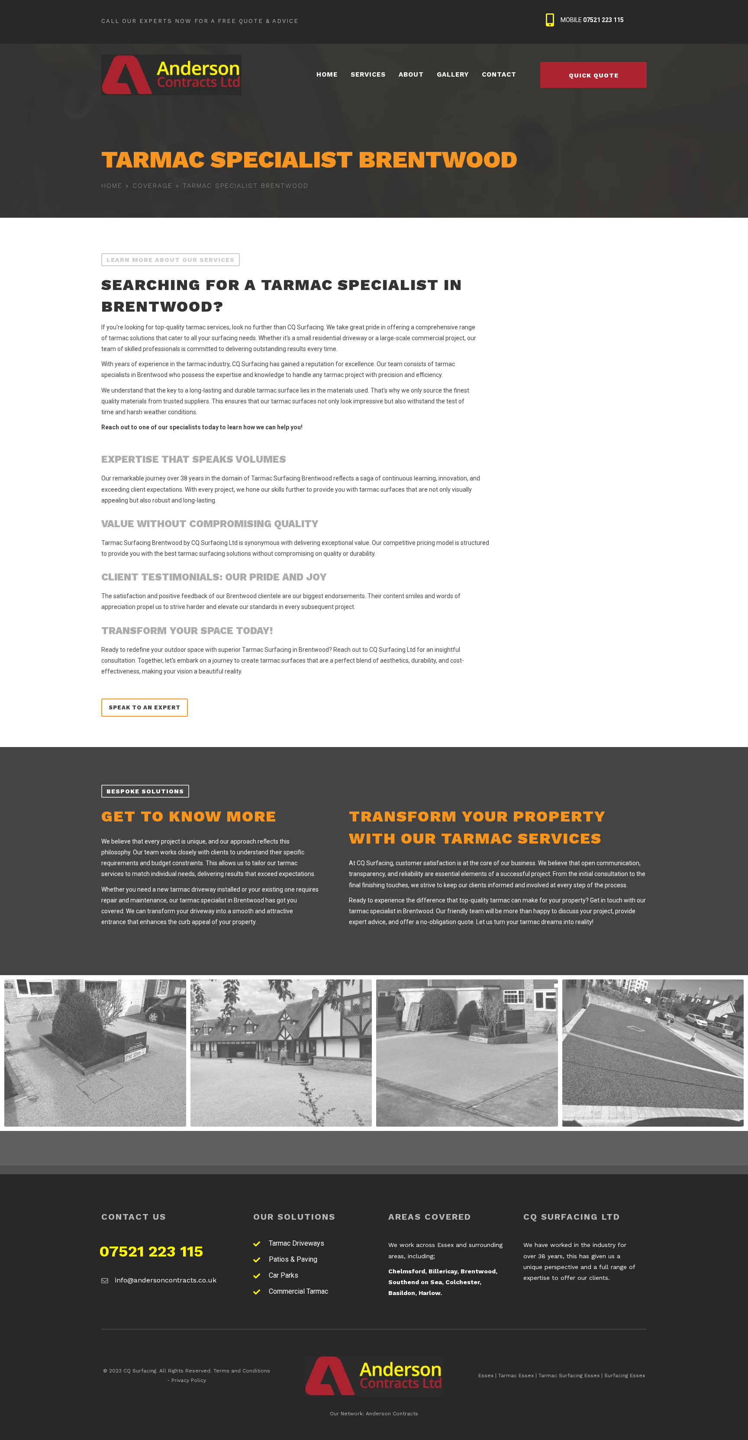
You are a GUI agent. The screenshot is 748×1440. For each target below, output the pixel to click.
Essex (485, 1375)
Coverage (152, 186)
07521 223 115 (151, 1251)
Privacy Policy (188, 1380)
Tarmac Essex (516, 1375)
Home (112, 186)
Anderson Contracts (392, 1414)
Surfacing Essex (624, 1375)
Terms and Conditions (241, 1371)
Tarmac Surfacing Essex (569, 1375)
